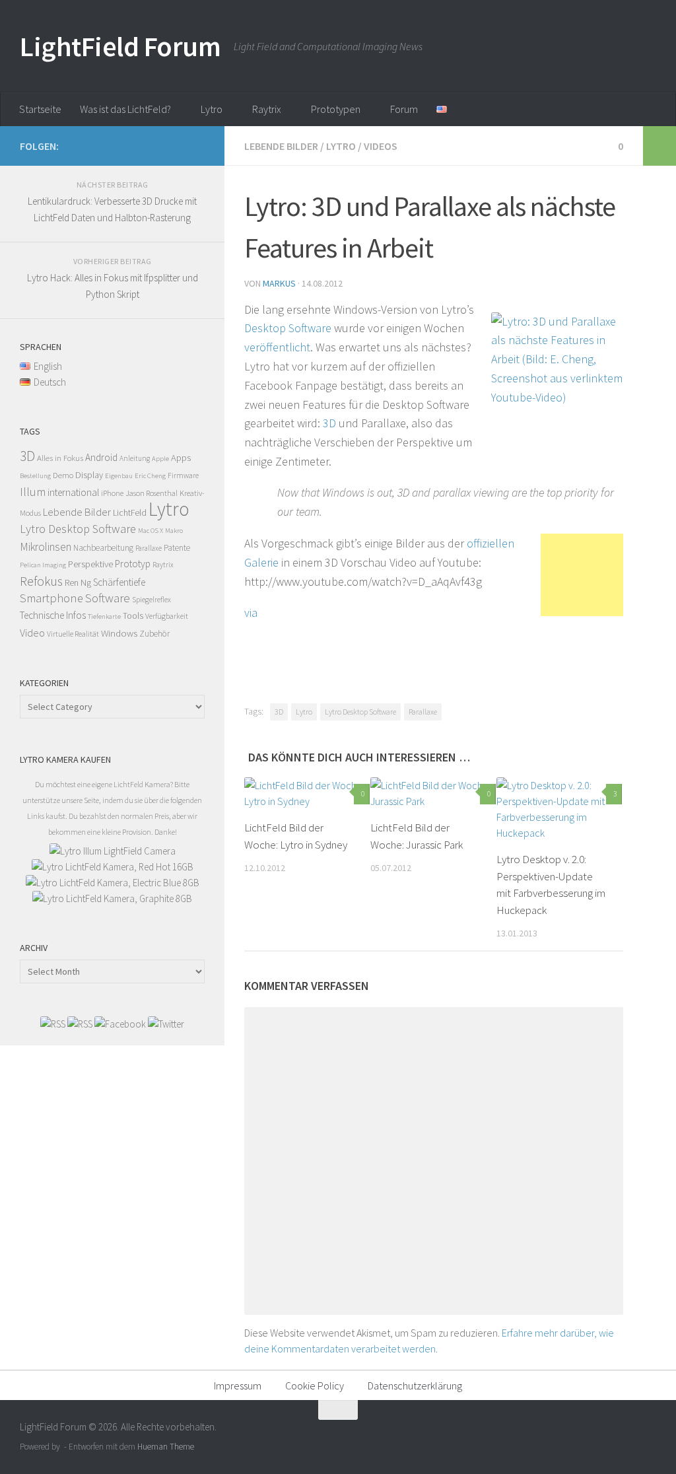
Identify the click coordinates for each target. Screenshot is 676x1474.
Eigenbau (119, 476)
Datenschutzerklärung (415, 1385)
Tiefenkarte (104, 616)
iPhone (112, 493)
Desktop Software (287, 327)
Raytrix (266, 109)
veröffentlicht (277, 347)
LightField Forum (120, 46)
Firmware (183, 475)
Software (107, 598)
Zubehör (154, 633)
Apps (181, 458)
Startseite (40, 109)
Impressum (237, 1385)
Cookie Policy (314, 1385)
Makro (174, 530)
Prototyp (133, 563)
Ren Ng (78, 582)
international (73, 492)
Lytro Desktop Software (360, 712)
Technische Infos (53, 615)
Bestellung (35, 476)
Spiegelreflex (151, 599)
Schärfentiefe (119, 582)
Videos (380, 146)
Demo (63, 475)
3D (329, 423)
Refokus (41, 581)
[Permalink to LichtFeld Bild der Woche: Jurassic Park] (433, 793)
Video (32, 632)
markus (279, 283)
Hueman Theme (165, 1446)
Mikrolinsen (45, 547)
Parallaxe (423, 712)
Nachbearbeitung (103, 547)
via (250, 612)
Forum (404, 109)
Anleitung (134, 458)
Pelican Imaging (43, 565)
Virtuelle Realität (73, 634)
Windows (119, 633)
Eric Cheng (150, 476)
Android (101, 457)
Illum (33, 491)
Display (89, 475)
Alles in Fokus (60, 458)
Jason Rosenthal (151, 493)
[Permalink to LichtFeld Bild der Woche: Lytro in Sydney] (307, 793)
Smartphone (51, 598)
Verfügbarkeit (166, 616)
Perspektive (90, 563)
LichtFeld (130, 512)
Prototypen (335, 109)
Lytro (211, 109)
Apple (160, 458)
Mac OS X (150, 530)
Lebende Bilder (281, 146)
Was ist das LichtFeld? (125, 109)
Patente (177, 547)
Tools (133, 615)
